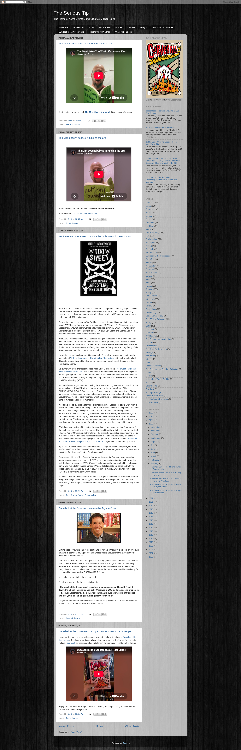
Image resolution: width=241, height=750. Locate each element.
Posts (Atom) (76, 732)
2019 (151, 509)
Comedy (131, 27)
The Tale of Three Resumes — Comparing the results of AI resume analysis (161, 179)
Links (148, 362)
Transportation (152, 402)
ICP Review (151, 336)
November (156, 431)
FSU (148, 236)
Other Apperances (123, 32)
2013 (151, 531)
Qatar (148, 326)
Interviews (150, 299)
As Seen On (78, 27)
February (155, 460)
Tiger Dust (70, 643)
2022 (151, 498)
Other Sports (151, 386)
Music (148, 206)
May (153, 453)
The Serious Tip (71, 13)
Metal (148, 279)
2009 (151, 546)
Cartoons (150, 333)
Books (91, 27)
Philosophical (151, 346)
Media (148, 229)
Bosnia (149, 382)
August (154, 442)
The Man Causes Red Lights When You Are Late (86, 43)
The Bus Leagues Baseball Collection (162, 369)
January (155, 464)
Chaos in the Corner (154, 396)
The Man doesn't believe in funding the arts (82, 138)
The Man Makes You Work (85, 214)
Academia (150, 329)
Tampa (75, 718)
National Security (153, 366)
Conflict (149, 372)
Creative (149, 203)
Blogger (125, 743)
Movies (149, 216)
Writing (149, 246)
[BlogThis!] (96, 121)
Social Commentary (154, 316)
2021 (151, 502)
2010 (151, 542)
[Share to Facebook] (101, 121)
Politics (149, 286)
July (153, 445)
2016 (151, 520)
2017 (151, 516)
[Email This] (93, 121)
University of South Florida (157, 379)
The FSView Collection (156, 319)
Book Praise (104, 27)
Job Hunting (151, 312)
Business (150, 269)
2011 (151, 538)
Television (150, 389)
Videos (149, 263)
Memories (150, 223)
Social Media (151, 296)
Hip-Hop (149, 226)
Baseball (69, 618)
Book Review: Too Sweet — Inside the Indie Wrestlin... (165, 480)
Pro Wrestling (90, 495)
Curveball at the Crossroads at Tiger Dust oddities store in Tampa (95, 631)
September (156, 438)
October (155, 434)
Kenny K (143, 27)
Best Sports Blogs (153, 392)
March (154, 456)
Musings (149, 352)
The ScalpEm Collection (156, 349)
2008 (151, 549)
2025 (151, 416)
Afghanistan (151, 266)
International (151, 252)
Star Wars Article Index (162, 27)
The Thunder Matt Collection (158, 339)
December (156, 427)
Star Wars (150, 259)
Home (99, 726)
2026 (151, 413)
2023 (151, 424)
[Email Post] (89, 121)
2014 (151, 527)
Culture (149, 276)
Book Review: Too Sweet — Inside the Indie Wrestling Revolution (95, 236)
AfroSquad (150, 242)
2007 (151, 553)
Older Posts (132, 726)
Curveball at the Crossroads (71, 32)
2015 (151, 524)
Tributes (149, 342)
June (153, 449)
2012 (151, 535)
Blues (148, 283)
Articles (118, 27)
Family (148, 322)
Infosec (149, 359)
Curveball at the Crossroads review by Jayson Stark (87, 508)
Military (149, 306)
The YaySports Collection (157, 399)
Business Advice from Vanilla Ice (160, 128)
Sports (148, 219)
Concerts (150, 289)
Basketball (150, 356)
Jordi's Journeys (153, 233)
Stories (149, 376)
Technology (151, 309)
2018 (151, 513)
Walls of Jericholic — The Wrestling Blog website (92, 358)
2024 (151, 420)
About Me (63, 27)
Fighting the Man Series (99, 32)
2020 (151, 505)
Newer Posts (66, 726)
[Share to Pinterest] (104, 121)
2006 (151, 557)
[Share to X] (99, 121)
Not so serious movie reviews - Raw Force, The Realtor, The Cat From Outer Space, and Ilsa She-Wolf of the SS (163, 161)
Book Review (71, 495)
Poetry (148, 292)
